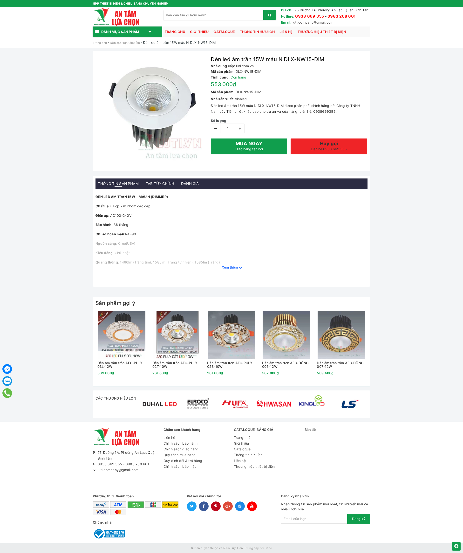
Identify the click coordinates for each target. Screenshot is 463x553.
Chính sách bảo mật (179, 466)
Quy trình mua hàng (179, 455)
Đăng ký (358, 519)
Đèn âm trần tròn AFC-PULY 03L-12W (120, 365)
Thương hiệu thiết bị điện (322, 32)
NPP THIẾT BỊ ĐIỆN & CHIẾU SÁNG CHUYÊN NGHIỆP (130, 3)
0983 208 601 (341, 16)
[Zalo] (7, 381)
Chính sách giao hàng (181, 449)
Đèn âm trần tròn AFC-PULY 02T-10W (175, 365)
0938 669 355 (309, 16)
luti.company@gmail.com (313, 22)
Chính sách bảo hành (180, 443)
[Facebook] (7, 369)
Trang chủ (175, 32)
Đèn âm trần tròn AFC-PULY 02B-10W (229, 365)
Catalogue (224, 32)
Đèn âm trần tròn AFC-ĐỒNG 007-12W (340, 365)
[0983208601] (7, 393)
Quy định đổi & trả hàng (182, 461)
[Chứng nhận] (109, 533)
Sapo (268, 548)
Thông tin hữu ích (257, 32)
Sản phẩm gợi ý (115, 303)
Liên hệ (286, 32)
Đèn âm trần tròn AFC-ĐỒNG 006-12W (285, 365)
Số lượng (218, 120)
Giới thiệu (199, 32)
